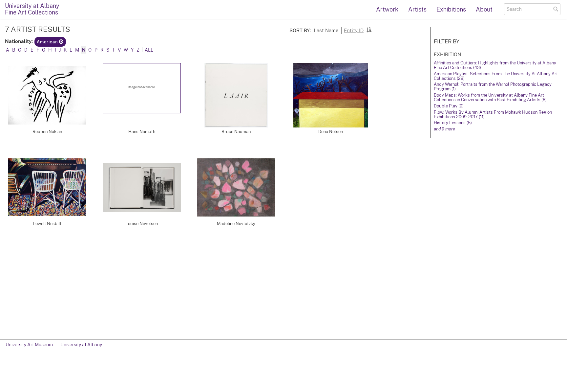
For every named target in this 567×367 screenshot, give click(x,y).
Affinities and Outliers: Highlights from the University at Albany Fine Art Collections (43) (495, 65)
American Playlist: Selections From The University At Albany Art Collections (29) (496, 76)
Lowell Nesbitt (47, 223)
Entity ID (354, 30)
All (149, 50)
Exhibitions (451, 9)
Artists (417, 9)
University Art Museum (29, 344)
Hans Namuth (141, 131)
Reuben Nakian (47, 131)
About (484, 9)
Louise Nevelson (141, 223)
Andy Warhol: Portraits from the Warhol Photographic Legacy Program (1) (493, 86)
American (48, 41)
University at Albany (81, 344)
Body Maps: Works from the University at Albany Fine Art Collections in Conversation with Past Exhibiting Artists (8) (490, 97)
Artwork (387, 9)
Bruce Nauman (236, 131)
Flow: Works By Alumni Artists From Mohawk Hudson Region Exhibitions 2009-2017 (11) (493, 114)
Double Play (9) (449, 105)
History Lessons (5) (453, 122)
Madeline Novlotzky (236, 223)
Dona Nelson (330, 131)
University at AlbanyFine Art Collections (32, 9)
